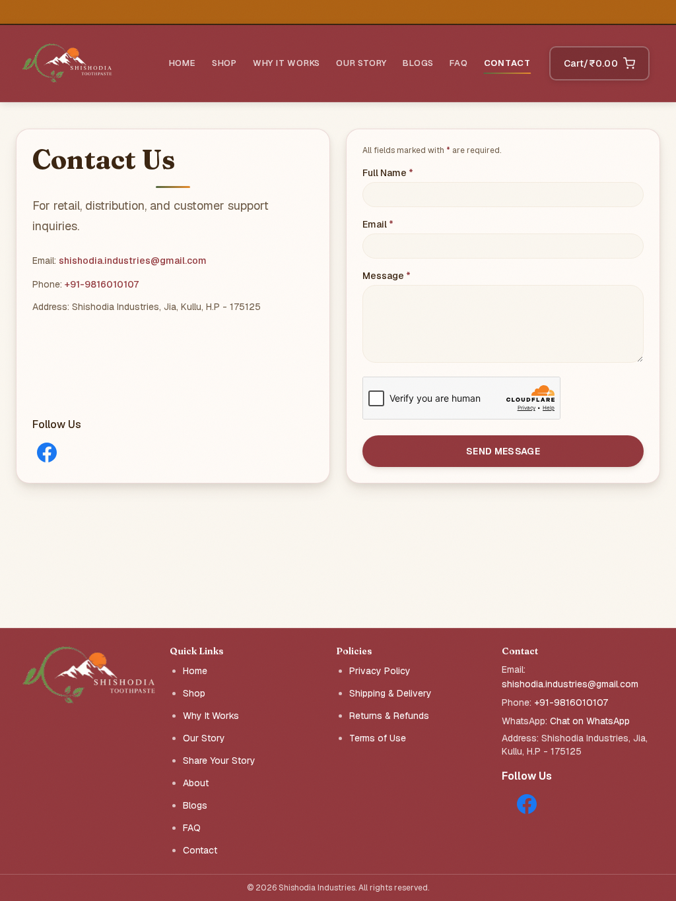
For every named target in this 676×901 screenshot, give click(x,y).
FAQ (458, 63)
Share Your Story (219, 760)
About (196, 783)
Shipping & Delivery (390, 693)
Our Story (361, 63)
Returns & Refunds (389, 716)
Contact (507, 63)
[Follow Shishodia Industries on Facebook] (46, 452)
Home (182, 63)
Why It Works (286, 63)
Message (408, 275)
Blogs (418, 63)
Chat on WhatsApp (590, 721)
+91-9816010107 (102, 284)
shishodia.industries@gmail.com (133, 260)
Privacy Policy (380, 671)
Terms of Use (377, 738)
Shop (224, 63)
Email (399, 224)
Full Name (409, 172)
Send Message (503, 451)
